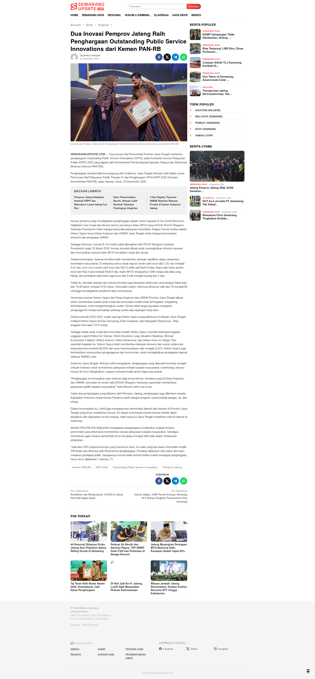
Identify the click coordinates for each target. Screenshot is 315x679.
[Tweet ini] (167, 57)
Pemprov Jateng (172, 467)
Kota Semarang (205, 129)
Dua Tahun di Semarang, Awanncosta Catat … (218, 78)
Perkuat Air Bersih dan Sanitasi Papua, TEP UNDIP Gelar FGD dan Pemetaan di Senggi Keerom (128, 549)
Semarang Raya (211, 31)
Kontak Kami (106, 654)
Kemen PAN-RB (82, 467)
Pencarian (193, 6)
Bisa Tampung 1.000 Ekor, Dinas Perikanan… (223, 50)
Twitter (193, 649)
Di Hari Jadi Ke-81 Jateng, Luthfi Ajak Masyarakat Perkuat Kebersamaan (127, 587)
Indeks (75, 649)
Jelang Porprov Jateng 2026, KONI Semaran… (211, 189)
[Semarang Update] (87, 6)
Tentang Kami (134, 649)
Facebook (168, 649)
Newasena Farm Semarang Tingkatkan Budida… (220, 216)
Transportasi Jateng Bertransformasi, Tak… (217, 92)
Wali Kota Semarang (209, 116)
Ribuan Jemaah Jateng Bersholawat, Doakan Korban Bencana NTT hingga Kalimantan (169, 588)
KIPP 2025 (102, 467)
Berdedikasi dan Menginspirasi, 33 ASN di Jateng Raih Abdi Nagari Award (97, 494)
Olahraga (208, 198)
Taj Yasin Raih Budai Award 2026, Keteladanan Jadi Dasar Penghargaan (88, 587)
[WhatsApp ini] (183, 57)
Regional (208, 87)
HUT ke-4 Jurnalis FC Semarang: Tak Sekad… (223, 202)
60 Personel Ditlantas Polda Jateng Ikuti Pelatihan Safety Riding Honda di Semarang (88, 547)
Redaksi (76, 654)
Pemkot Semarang (207, 123)
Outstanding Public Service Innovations (135, 467)
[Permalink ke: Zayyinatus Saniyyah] (74, 57)
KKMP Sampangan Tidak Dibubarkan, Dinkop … (218, 36)
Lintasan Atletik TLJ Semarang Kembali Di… (222, 64)
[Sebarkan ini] (159, 57)
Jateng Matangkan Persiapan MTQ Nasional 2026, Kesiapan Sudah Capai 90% (169, 547)
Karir (101, 649)
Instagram (223, 649)
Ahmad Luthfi (204, 135)
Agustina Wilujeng (208, 110)
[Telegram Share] (175, 57)
